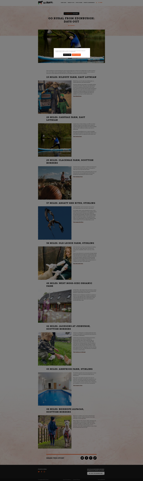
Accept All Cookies (76, 54)
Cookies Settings (67, 54)
